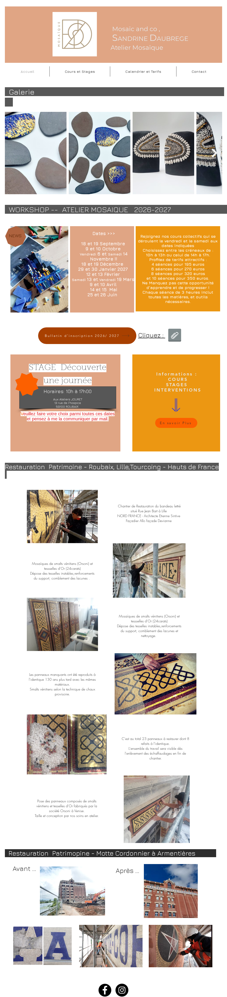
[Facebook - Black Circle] (104, 990)
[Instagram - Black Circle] (121, 990)
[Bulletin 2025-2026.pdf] (174, 335)
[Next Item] (214, 153)
